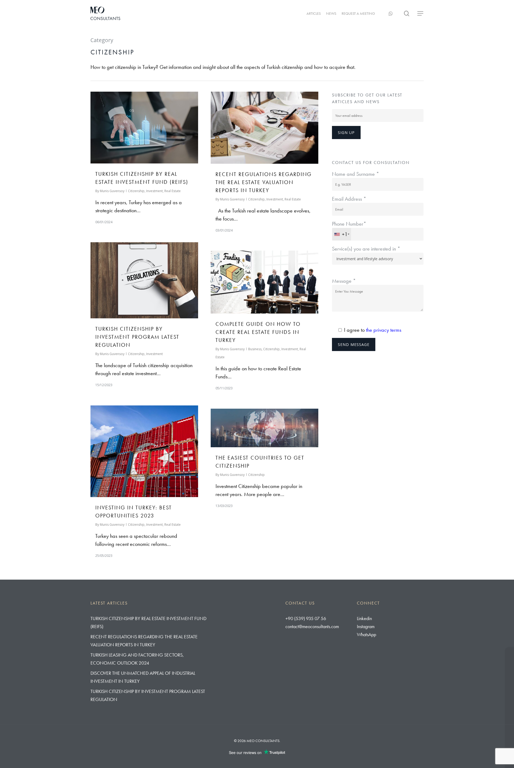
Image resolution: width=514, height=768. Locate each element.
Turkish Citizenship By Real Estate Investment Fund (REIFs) (148, 622)
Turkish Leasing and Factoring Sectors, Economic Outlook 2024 (137, 659)
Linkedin (364, 618)
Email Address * (349, 198)
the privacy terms (383, 329)
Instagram (366, 626)
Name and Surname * (355, 173)
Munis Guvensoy (112, 191)
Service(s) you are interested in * (366, 248)
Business (255, 349)
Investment (154, 191)
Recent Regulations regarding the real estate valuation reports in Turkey (264, 182)
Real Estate (172, 191)
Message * (344, 280)
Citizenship (136, 191)
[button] (420, 13)
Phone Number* (349, 229)
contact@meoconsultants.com (312, 626)
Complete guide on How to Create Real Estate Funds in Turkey (258, 332)
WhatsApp (366, 634)
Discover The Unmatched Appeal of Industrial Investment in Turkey (142, 677)
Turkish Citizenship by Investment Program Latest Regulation (137, 336)
